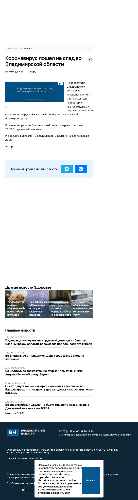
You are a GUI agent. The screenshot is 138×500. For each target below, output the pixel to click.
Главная (12, 48)
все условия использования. (55, 486)
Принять (91, 480)
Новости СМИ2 (15, 413)
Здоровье (26, 48)
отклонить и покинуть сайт (54, 492)
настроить (58, 489)
